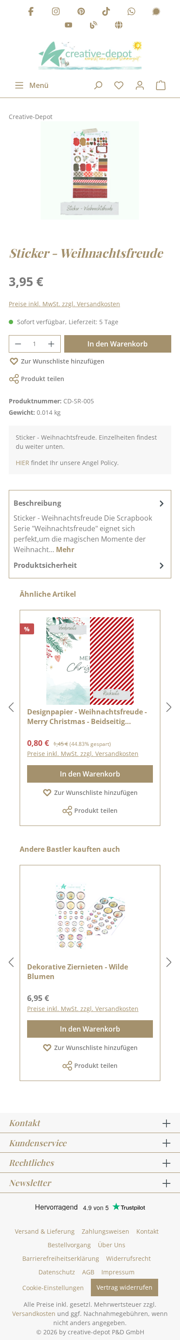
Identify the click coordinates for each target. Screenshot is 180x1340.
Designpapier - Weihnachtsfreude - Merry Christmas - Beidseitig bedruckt (87, 716)
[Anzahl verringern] (18, 344)
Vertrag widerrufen (124, 1287)
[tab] (90, 526)
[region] (90, 179)
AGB (88, 1272)
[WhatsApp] (131, 12)
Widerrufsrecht (128, 1258)
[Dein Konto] (139, 85)
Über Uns (111, 1245)
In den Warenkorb (117, 344)
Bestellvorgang (69, 1245)
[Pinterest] (81, 12)
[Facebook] (31, 12)
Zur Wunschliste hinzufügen (62, 361)
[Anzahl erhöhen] (51, 344)
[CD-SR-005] (90, 170)
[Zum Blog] (93, 26)
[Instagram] (56, 12)
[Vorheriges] (10, 707)
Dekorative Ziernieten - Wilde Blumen (77, 971)
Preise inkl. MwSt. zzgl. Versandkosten (64, 304)
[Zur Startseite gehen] (90, 56)
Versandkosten (33, 1313)
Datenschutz (56, 1272)
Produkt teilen (42, 378)
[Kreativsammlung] (119, 26)
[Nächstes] (169, 707)
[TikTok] (106, 12)
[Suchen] (97, 85)
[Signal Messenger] (156, 12)
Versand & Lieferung (45, 1231)
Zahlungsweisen (105, 1231)
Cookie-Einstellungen (53, 1288)
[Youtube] (69, 26)
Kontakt (147, 1231)
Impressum (118, 1272)
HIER (22, 462)
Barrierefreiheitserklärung (60, 1258)
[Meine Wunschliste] (118, 85)
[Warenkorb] (160, 85)
